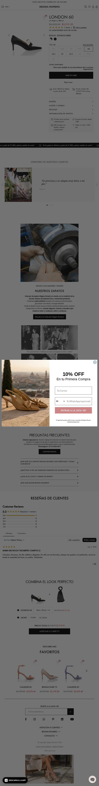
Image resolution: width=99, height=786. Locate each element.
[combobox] (60, 401)
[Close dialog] (94, 362)
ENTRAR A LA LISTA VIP (73, 410)
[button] (15, 780)
